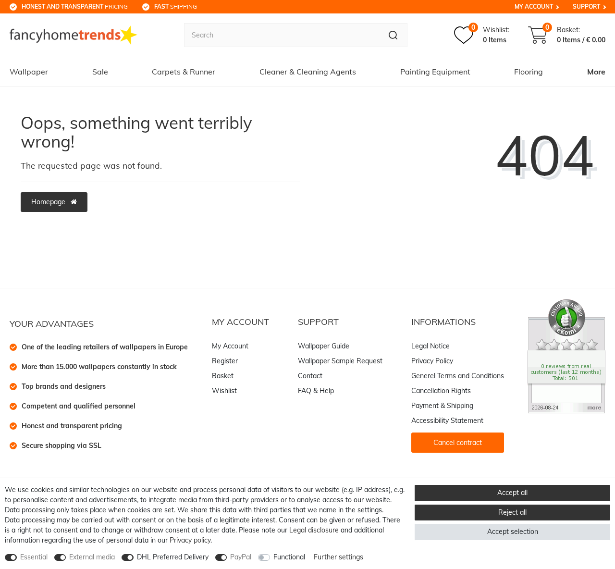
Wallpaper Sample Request (340, 361)
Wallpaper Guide (323, 346)
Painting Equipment (435, 71)
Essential (34, 557)
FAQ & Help (316, 390)
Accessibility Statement (447, 420)
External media (92, 557)
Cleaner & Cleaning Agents (307, 71)
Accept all (512, 492)
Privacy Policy (432, 361)
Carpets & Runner (183, 71)
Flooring (528, 71)
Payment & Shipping (442, 405)
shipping (175, 6)
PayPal (240, 557)
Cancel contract (457, 442)
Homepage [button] (49, 202)
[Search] (393, 35)
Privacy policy (190, 540)
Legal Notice (430, 346)
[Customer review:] (566, 355)
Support (586, 6)
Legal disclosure (314, 530)
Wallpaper (29, 71)
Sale (100, 71)
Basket (223, 375)
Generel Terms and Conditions (457, 375)
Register (225, 361)
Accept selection (512, 531)
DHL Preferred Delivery (173, 557)
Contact (310, 375)
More (596, 71)
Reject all (512, 512)
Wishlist (224, 390)
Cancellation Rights (441, 390)
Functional (289, 557)
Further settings (338, 557)
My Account (534, 6)
